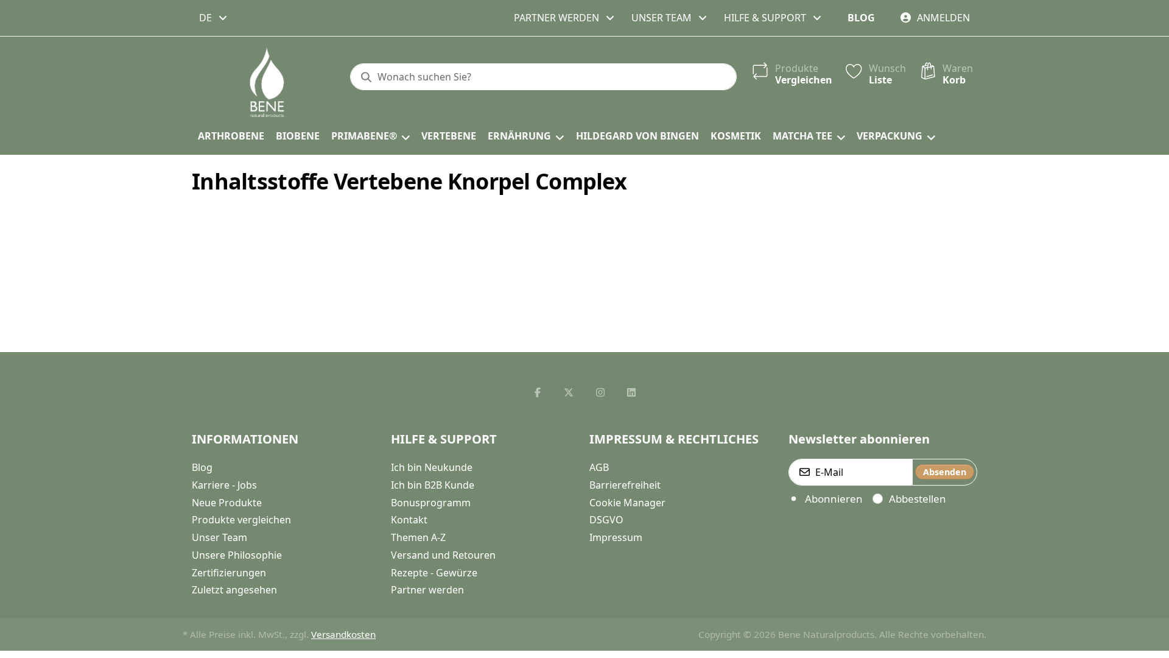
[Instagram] (600, 392)
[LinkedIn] (632, 392)
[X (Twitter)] (568, 392)
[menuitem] (231, 136)
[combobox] (214, 18)
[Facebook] (537, 392)
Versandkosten (343, 634)
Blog (861, 17)
